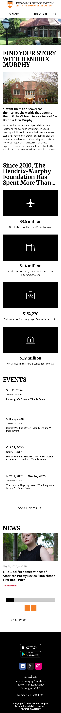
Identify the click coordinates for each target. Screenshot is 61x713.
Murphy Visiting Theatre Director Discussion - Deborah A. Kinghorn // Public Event (29, 458)
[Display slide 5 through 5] (43, 600)
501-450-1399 (36, 695)
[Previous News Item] (27, 608)
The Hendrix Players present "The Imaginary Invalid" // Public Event (30, 487)
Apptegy (36, 709)
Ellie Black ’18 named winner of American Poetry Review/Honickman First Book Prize (29, 576)
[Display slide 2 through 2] (18, 600)
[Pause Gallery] (55, 40)
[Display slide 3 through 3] (26, 600)
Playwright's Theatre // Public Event (26, 399)
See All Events (27, 508)
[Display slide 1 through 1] (10, 600)
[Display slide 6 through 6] (51, 600)
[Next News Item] (33, 608)
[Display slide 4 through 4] (34, 600)
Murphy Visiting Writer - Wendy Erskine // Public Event (28, 429)
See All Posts (18, 620)
